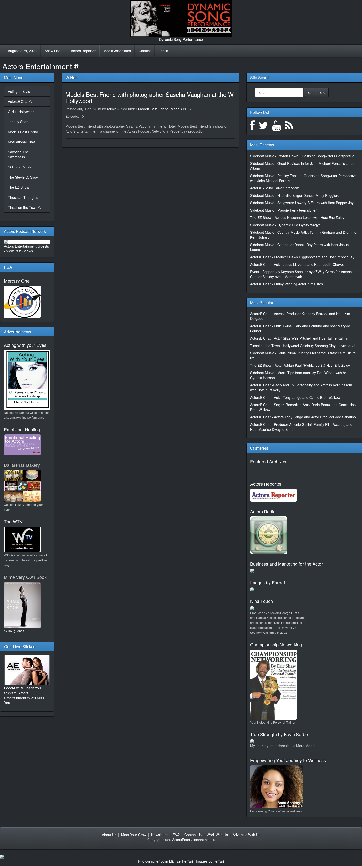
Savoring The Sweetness (18, 154)
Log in (163, 50)
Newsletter (159, 834)
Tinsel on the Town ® (24, 207)
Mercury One (17, 280)
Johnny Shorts (19, 121)
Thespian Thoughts (23, 197)
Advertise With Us (246, 834)
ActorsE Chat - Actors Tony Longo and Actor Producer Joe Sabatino (303, 417)
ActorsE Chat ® (20, 101)
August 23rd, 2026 (22, 50)
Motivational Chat (21, 141)
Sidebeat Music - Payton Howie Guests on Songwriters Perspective (302, 155)
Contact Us (193, 834)
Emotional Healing (22, 429)
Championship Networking (276, 644)
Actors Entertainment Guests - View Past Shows (26, 248)
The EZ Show (18, 187)
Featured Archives (268, 461)
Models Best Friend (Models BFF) (164, 108)
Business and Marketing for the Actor (286, 563)
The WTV (13, 521)
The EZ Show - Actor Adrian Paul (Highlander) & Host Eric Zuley (300, 365)
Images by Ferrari (267, 582)
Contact (145, 50)
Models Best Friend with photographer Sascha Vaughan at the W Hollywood (150, 97)
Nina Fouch (261, 601)
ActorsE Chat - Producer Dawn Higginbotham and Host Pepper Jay (302, 256)
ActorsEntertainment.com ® (193, 839)
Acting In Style (19, 91)
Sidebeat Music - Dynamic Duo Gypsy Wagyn (285, 224)
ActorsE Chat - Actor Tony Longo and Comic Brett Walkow (295, 397)
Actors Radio (263, 511)
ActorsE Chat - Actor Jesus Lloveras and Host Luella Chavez (297, 264)
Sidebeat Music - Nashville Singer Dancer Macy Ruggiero (294, 195)
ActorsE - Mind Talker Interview (274, 187)
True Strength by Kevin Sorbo (279, 734)
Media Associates (117, 50)
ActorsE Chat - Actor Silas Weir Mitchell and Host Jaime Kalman (299, 338)
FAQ (176, 834)
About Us (109, 834)
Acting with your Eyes (25, 345)
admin (111, 108)
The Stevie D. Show (23, 177)
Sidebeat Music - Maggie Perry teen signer (283, 210)
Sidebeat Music (20, 167)
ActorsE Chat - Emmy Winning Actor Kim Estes (286, 284)
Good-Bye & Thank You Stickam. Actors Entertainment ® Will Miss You (24, 695)
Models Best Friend (23, 131)
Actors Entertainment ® (40, 66)
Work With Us (217, 834)
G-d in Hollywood (21, 111)
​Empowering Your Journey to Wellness (288, 760)
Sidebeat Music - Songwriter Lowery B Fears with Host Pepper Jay (302, 202)
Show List (53, 50)
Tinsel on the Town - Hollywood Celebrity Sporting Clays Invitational (302, 345)
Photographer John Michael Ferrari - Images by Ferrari (181, 861)
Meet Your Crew (133, 834)
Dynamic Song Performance (181, 39)
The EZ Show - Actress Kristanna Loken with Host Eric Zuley (297, 217)
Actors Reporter (83, 50)
